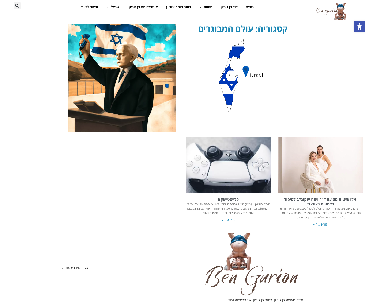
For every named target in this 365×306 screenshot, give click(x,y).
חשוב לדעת (89, 7)
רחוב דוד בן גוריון (178, 7)
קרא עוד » (320, 224)
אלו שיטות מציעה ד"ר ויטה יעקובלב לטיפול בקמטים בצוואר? (320, 201)
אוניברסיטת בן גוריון (143, 7)
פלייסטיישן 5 (228, 199)
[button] (359, 26)
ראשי (250, 7)
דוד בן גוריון (229, 7)
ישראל (115, 7)
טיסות (208, 7)
